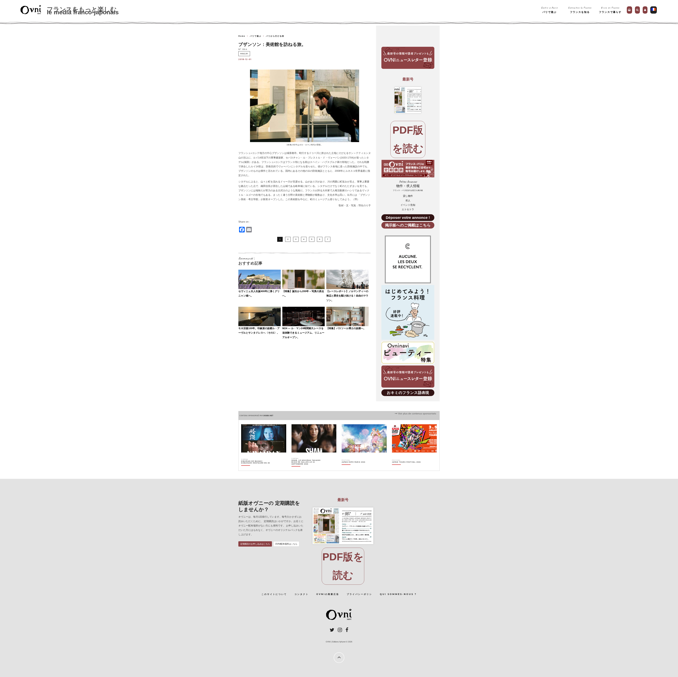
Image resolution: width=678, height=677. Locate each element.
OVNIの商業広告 (327, 594)
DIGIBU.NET (268, 416)
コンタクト (302, 594)
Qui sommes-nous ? (398, 594)
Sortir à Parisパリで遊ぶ (549, 9)
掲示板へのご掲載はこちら (408, 225)
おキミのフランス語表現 (408, 393)
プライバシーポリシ (359, 594)
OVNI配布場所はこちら (286, 544)
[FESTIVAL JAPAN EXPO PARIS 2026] (353, 468)
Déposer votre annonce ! (408, 217)
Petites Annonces (408, 186)
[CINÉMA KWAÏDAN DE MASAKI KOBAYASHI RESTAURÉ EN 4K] (256, 468)
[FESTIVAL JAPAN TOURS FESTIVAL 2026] (406, 468)
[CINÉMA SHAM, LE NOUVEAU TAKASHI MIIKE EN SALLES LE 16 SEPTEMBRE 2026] (306, 468)
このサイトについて (274, 594)
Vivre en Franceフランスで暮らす (610, 9)
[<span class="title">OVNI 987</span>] (407, 100)
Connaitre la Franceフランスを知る (579, 9)
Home (241, 36)
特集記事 (244, 54)
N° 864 (242, 49)
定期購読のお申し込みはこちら (255, 544)
